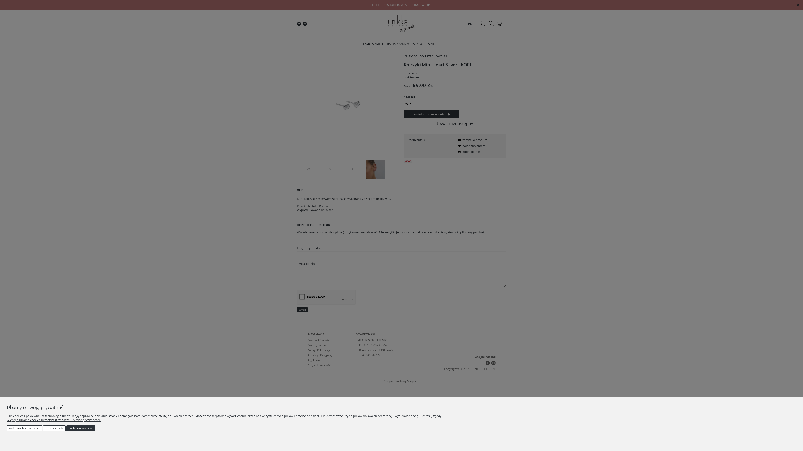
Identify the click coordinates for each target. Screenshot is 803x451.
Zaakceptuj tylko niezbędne (24, 428)
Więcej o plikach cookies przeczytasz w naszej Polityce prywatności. (54, 420)
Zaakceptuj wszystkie (81, 428)
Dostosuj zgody (54, 428)
